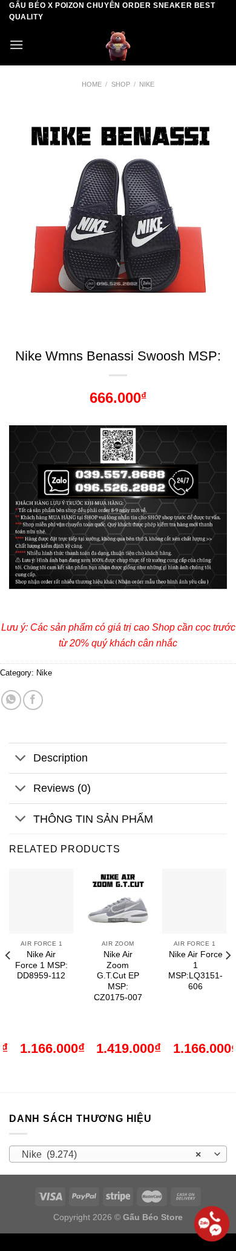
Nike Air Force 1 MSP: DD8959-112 (41, 965)
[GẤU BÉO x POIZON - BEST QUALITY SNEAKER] (118, 44)
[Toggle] (21, 759)
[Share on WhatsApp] (11, 700)
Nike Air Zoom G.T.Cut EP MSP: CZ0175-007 (118, 976)
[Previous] (8, 979)
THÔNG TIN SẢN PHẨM (93, 819)
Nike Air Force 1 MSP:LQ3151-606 (195, 970)
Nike (146, 84)
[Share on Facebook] (33, 700)
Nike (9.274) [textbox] (112, 1154)
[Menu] (16, 44)
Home (92, 84)
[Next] (227, 979)
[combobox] (118, 1154)
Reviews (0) (62, 788)
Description (60, 758)
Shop (120, 84)
